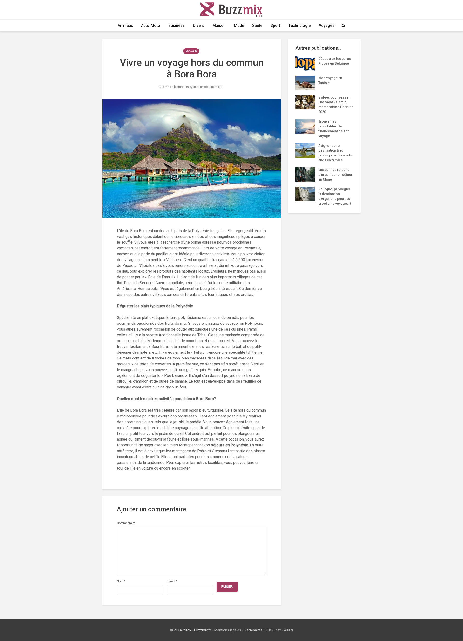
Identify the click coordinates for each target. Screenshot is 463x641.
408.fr (288, 630)
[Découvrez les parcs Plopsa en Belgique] (305, 63)
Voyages (326, 25)
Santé (257, 25)
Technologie (299, 25)
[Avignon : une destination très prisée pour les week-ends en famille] (305, 150)
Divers (198, 25)
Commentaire (126, 523)
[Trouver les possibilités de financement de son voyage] (305, 126)
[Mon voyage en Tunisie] (305, 83)
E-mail (172, 581)
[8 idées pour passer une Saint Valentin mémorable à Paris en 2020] (305, 102)
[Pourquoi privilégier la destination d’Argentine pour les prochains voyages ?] (305, 194)
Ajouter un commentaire (206, 87)
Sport (275, 25)
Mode (239, 25)
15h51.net (273, 630)
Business (176, 25)
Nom (121, 581)
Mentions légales (227, 630)
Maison (219, 25)
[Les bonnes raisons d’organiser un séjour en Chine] (305, 174)
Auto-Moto (150, 25)
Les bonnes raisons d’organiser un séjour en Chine (335, 174)
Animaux (125, 25)
